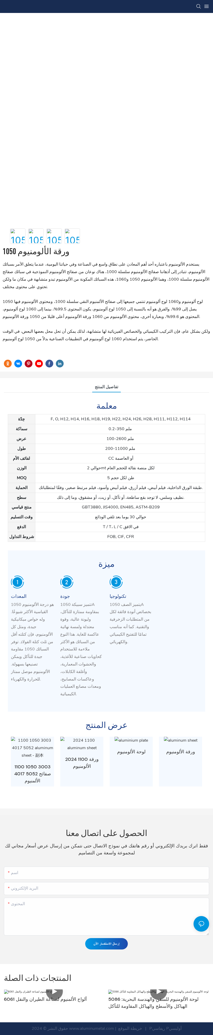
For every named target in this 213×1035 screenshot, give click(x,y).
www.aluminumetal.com (92, 1028)
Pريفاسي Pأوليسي (165, 1028)
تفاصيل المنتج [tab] (106, 387)
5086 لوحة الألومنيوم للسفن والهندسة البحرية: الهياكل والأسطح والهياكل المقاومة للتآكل (153, 1002)
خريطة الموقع (130, 1028)
